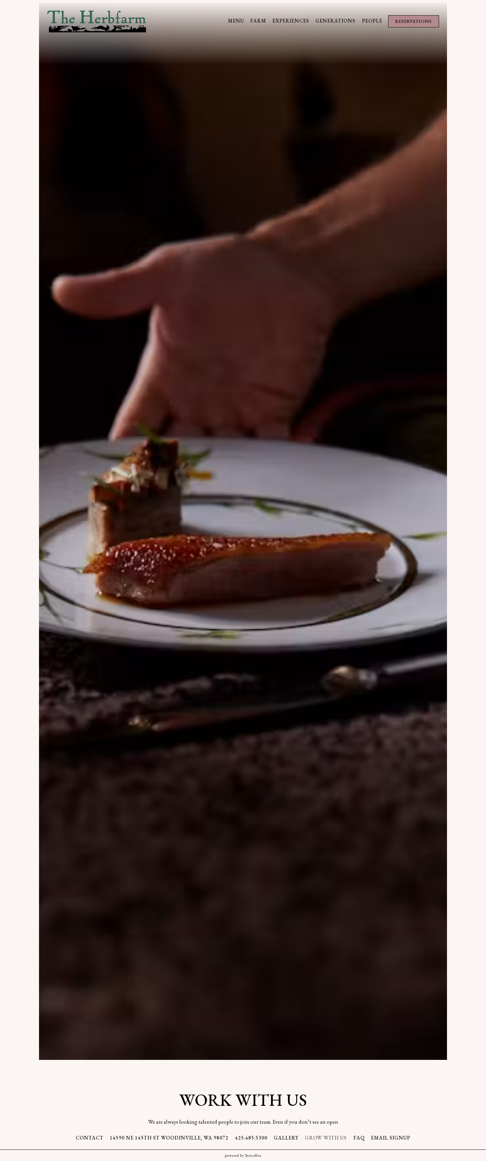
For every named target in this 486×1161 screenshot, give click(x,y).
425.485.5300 (251, 1138)
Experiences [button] (290, 21)
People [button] (372, 21)
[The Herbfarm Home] (96, 20)
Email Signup (390, 1138)
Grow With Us (326, 1138)
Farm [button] (258, 21)
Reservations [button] (413, 21)
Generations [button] (335, 21)
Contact (89, 1138)
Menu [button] (236, 21)
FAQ (359, 1138)
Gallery (286, 1138)
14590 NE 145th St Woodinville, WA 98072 (169, 1138)
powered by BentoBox (243, 1155)
